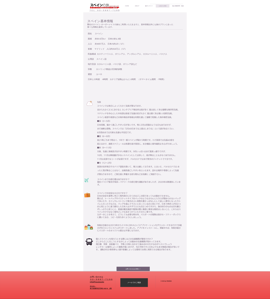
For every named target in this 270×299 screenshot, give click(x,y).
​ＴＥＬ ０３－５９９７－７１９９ (104, 10)
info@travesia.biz (97, 282)
